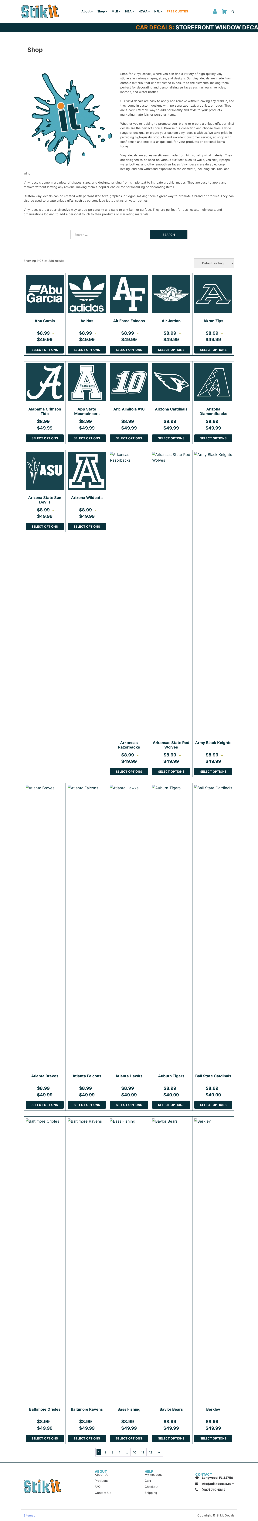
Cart (148, 1481)
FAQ (97, 1487)
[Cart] (224, 11)
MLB (115, 11)
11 (142, 1452)
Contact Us (103, 1493)
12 (150, 1452)
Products (101, 1481)
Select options (45, 350)
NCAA (143, 11)
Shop (101, 11)
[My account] (215, 11)
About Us (101, 1474)
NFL (157, 11)
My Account (153, 1474)
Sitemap (29, 1515)
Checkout (151, 1487)
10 (134, 1452)
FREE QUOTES (177, 11)
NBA (128, 11)
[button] (233, 11)
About (85, 11)
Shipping (151, 1493)
